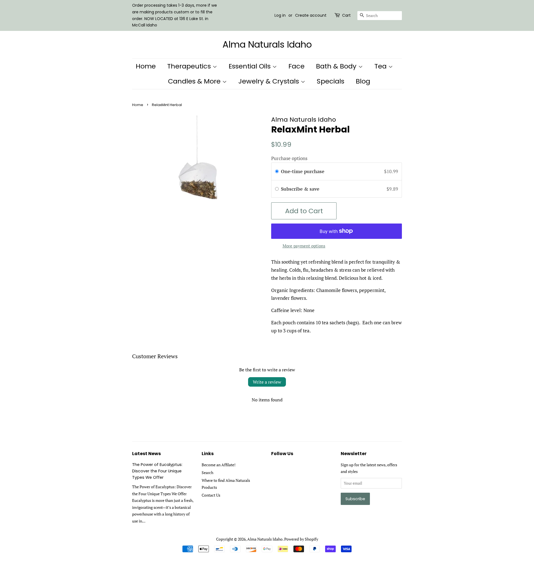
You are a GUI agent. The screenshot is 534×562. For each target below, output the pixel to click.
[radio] (277, 171)
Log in (280, 15)
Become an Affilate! (219, 464)
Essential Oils (250, 66)
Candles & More (195, 81)
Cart (346, 15)
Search (207, 472)
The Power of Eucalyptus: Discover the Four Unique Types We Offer (157, 471)
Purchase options (289, 158)
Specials (330, 81)
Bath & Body (337, 66)
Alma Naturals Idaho (267, 44)
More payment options (304, 246)
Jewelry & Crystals (269, 81)
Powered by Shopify (301, 539)
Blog (363, 81)
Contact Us (211, 495)
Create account (311, 15)
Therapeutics (189, 66)
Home (146, 66)
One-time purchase (302, 171)
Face (296, 66)
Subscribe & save (301, 189)
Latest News (146, 453)
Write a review (267, 382)
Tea (381, 66)
